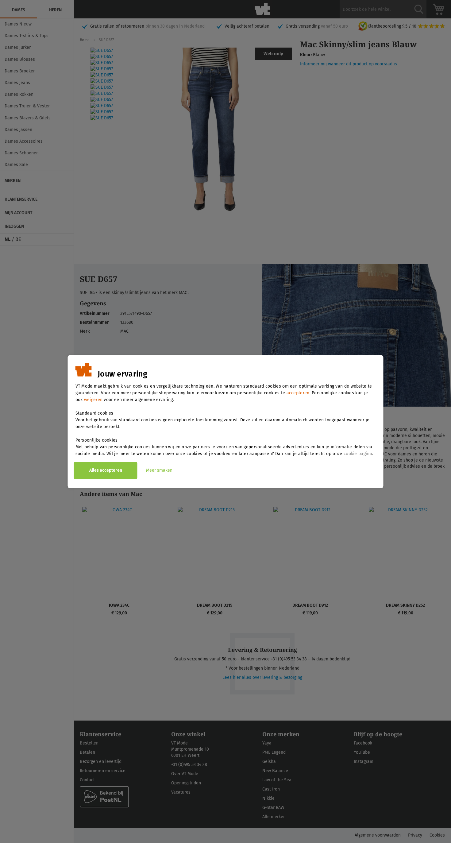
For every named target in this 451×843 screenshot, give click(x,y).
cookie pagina (358, 453)
